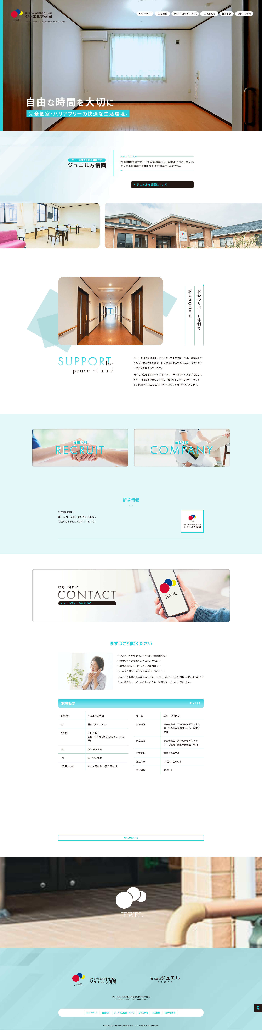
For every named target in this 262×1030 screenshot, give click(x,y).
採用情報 (226, 13)
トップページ (145, 13)
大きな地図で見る (131, 837)
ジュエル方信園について (185, 13)
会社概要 (162, 13)
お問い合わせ (244, 13)
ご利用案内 (209, 13)
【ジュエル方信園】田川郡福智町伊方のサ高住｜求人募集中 (45, 21)
